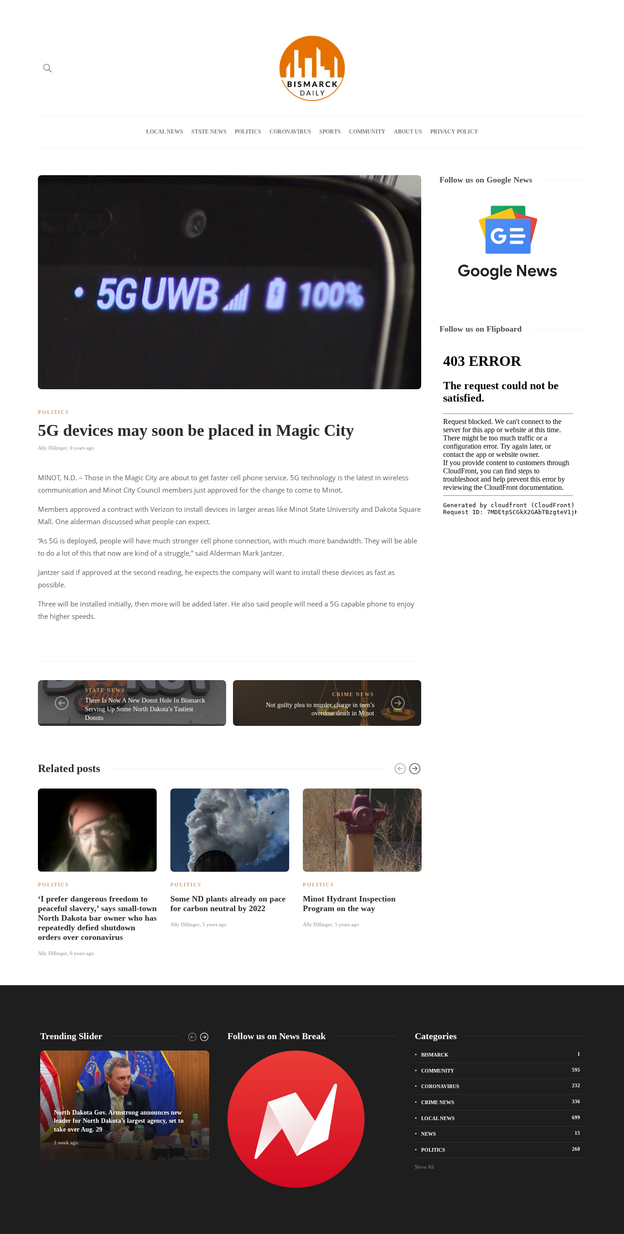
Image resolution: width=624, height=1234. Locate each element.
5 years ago (214, 924)
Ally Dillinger (52, 448)
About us (107, 10)
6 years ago (82, 448)
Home (45, 10)
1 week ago (66, 1142)
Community (367, 132)
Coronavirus (290, 132)
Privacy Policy (190, 10)
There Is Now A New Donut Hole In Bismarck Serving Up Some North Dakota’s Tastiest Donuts (145, 709)
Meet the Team (146, 10)
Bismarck (500, 1054)
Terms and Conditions (243, 10)
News (500, 1133)
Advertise (74, 10)
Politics (248, 132)
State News (209, 132)
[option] (97, 871)
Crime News (353, 694)
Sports (330, 132)
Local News (164, 132)
